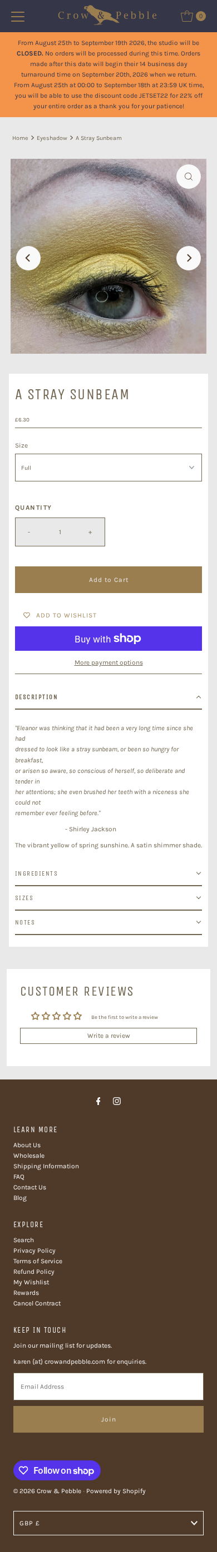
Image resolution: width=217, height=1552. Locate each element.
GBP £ (29, 1523)
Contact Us (29, 1187)
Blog (20, 1198)
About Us (27, 1145)
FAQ (18, 1177)
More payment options (109, 662)
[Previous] (28, 258)
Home (20, 138)
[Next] (188, 258)
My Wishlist (31, 1282)
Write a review (108, 1035)
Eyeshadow (52, 138)
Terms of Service (37, 1261)
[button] (109, 697)
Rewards (26, 1293)
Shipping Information (46, 1166)
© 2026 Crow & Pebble (47, 1491)
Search (23, 1240)
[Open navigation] (18, 16)
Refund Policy (34, 1271)
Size (21, 445)
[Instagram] (117, 1101)
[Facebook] (98, 1101)
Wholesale (29, 1155)
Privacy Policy (34, 1250)
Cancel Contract (37, 1303)
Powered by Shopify (116, 1491)
